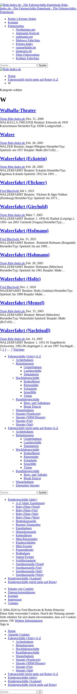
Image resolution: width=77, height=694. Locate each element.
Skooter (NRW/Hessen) (30, 417)
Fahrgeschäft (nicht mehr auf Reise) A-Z (33, 428)
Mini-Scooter (24, 546)
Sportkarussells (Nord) (30, 564)
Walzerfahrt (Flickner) (23, 182)
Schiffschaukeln (26, 560)
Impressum (15, 599)
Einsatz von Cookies (21, 588)
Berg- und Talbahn (35, 474)
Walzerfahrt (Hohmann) (25, 254)
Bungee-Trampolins (28, 524)
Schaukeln (30, 388)
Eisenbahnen (24, 528)
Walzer (7, 134)
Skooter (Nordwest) (28, 413)
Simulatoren (31, 374)
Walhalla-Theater (18, 110)
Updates (13, 603)
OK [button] (11, 620)
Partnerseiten (16, 26)
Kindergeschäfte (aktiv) (22, 499)
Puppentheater (25, 549)
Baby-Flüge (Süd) (27, 514)
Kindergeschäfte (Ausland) (24, 578)
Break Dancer (32, 406)
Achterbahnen (24, 360)
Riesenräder (31, 385)
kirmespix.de (24, 51)
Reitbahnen (23, 553)
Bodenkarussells (26, 521)
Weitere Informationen (29, 620)
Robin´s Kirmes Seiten (22, 19)
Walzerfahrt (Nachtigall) (25, 330)
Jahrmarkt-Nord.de (27, 33)
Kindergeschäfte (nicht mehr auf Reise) (32, 582)
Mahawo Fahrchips (28, 40)
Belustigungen (25, 363)
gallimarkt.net (24, 36)
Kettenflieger (32, 381)
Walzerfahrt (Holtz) (20, 278)
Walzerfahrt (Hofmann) (24, 230)
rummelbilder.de (26, 47)
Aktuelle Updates (19, 634)
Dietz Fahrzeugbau (27, 54)
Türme (28, 395)
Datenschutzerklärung (21, 592)
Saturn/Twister (25, 557)
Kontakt (13, 22)
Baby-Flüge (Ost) (27, 510)
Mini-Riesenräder (27, 539)
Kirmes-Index (24, 44)
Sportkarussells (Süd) (29, 571)
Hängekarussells (26, 531)
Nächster (18, 349)
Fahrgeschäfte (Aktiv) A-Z (24, 356)
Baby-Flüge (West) (27, 517)
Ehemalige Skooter (27, 485)
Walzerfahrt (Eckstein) (23, 158)
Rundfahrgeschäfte (27, 399)
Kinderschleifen (26, 542)
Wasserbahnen (25, 410)
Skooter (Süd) (24, 424)
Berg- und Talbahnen (37, 403)
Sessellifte (30, 392)
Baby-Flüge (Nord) (28, 506)
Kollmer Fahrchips (27, 58)
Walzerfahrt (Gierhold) (24, 206)
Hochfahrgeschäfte (27, 378)
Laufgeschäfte (32, 370)
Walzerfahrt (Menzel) (22, 302)
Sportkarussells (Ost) (29, 567)
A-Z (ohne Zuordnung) (30, 503)
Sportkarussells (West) (29, 575)
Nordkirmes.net (25, 29)
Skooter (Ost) (24, 421)
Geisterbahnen (33, 367)
